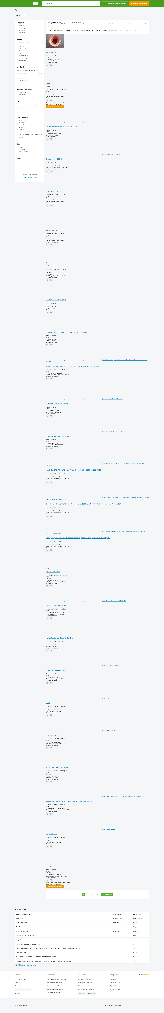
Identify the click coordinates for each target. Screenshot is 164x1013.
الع (16, 993)
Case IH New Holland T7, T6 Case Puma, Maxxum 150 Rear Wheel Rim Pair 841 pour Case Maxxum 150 (83, 504)
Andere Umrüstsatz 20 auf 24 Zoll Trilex (60, 638)
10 (97, 895)
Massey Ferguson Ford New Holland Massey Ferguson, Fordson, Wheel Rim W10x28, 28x (78, 538)
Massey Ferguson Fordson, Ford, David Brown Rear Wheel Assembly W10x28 (73, 366)
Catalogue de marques (53, 992)
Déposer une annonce (55, 106)
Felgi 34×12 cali (51, 735)
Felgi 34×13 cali (51, 834)
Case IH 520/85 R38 (53, 572)
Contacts (17, 986)
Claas (48, 86)
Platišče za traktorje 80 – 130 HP (57, 767)
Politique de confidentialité (54, 982)
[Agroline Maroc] (22, 3)
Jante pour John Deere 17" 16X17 (58, 404)
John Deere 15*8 (52, 191)
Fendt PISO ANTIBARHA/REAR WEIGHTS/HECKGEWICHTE (67, 332)
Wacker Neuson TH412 (23, 914)
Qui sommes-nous (20, 979)
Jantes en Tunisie (20, 965)
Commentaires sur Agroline (55, 989)
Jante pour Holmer (52, 266)
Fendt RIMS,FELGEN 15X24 (56, 300)
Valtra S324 (19, 918)
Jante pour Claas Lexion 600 (56, 670)
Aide (16, 982)
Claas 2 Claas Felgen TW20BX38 (57, 606)
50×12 (48, 703)
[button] (47, 65)
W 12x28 (49, 866)
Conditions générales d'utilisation (56, 979)
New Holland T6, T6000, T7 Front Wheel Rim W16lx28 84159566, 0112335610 (73, 470)
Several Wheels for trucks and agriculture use (62, 127)
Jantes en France (31, 965)
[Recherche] (44, 3)
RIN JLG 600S (51, 52)
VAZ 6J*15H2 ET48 (52, 230)
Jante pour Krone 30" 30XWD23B (57, 436)
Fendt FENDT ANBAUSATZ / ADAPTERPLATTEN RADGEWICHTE (69, 801)
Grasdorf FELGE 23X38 (54, 159)
